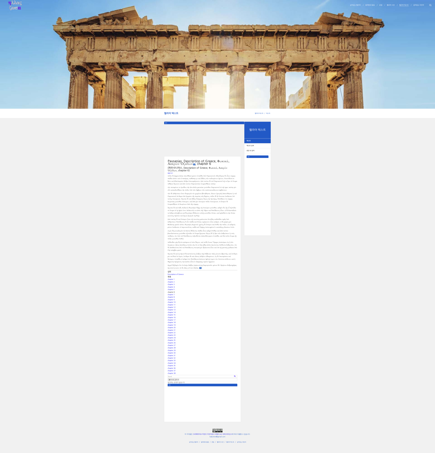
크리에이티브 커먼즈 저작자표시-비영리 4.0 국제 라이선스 (212, 434)
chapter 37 (171, 370)
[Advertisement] (258, 192)
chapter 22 (171, 332)
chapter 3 (171, 284)
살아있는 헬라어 (193, 442)
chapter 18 (171, 322)
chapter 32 (171, 358)
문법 (213, 442)
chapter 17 (171, 320)
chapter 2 (171, 282)
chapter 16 (171, 317)
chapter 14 (171, 312)
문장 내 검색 (250, 150)
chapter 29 (171, 350)
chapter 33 (171, 360)
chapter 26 (171, 343)
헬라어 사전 (220, 442)
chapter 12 (171, 307)
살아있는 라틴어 (241, 442)
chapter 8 (171, 297)
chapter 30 (171, 353)
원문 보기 (170, 173)
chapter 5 (171, 289)
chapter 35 (171, 365)
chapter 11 (171, 305)
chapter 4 (171, 287)
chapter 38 (171, 373)
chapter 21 (171, 330)
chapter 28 (171, 348)
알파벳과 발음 (205, 442)
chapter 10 (171, 302)
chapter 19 (171, 325)
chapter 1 (171, 279)
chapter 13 (171, 310)
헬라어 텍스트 (171, 113)
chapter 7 (171, 294)
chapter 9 (171, 299)
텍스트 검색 (250, 145)
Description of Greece (176, 274)
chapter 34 (171, 363)
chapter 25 (171, 340)
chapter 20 (171, 327)
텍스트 (268, 113)
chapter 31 (171, 355)
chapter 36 (171, 368)
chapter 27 (171, 345)
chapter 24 (171, 338)
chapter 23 (171, 335)
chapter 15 (171, 315)
